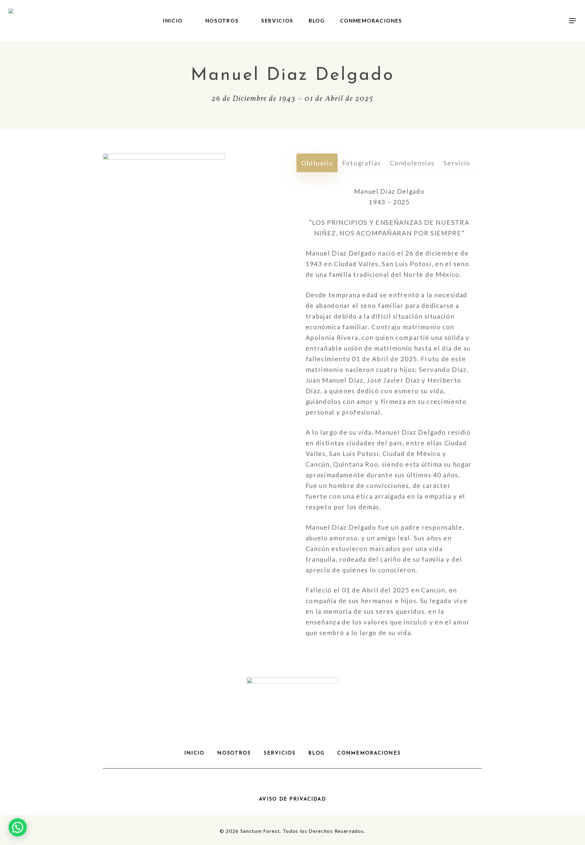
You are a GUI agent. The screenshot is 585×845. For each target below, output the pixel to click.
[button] (572, 21)
